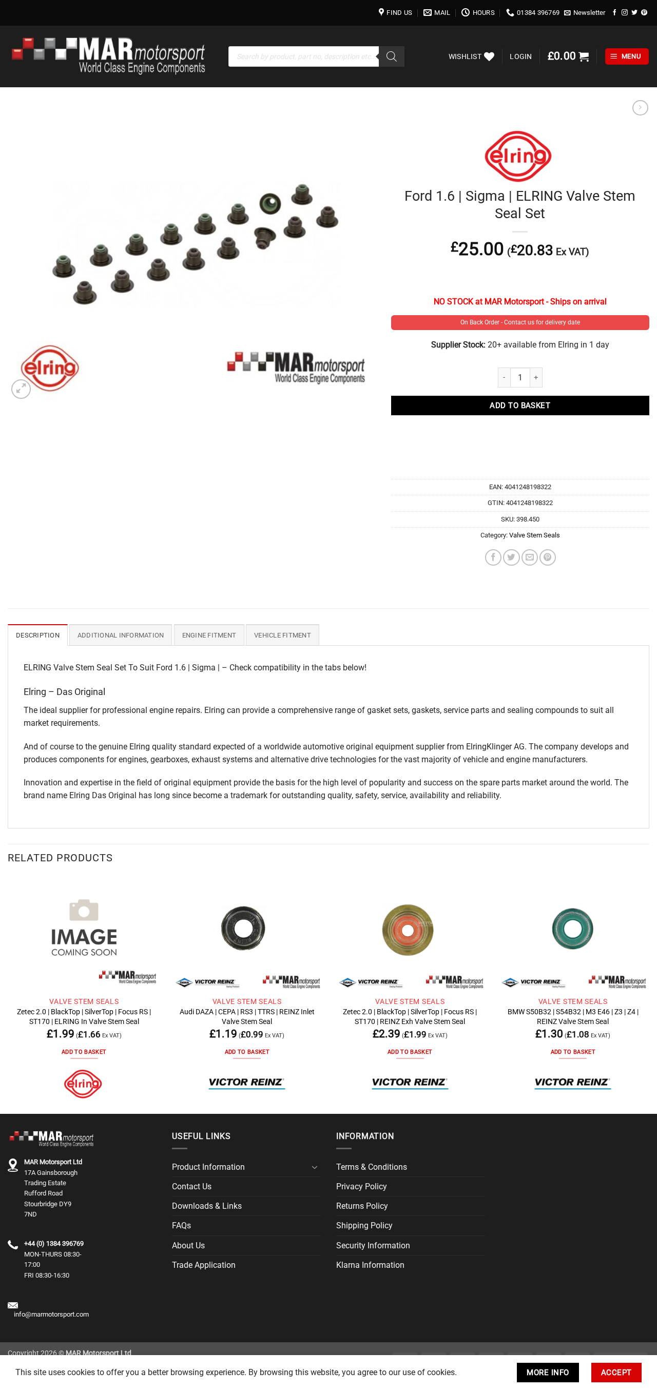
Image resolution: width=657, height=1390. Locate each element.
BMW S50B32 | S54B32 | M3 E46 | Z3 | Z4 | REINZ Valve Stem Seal (573, 1016)
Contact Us (191, 1186)
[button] (584, 13)
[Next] (648, 994)
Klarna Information (370, 1265)
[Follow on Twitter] (634, 12)
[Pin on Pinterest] (547, 557)
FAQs (181, 1225)
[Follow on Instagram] (625, 12)
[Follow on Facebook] (615, 12)
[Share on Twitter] (511, 557)
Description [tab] (38, 635)
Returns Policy (362, 1206)
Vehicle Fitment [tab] (282, 635)
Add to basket (520, 405)
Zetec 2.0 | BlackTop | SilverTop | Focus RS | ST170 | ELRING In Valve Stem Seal (84, 1016)
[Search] (391, 56)
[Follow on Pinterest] (644, 12)
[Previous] (8, 994)
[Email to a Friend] (529, 557)
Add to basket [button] (84, 1052)
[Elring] (84, 1084)
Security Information (373, 1245)
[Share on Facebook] (493, 557)
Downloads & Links (207, 1206)
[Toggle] (314, 1167)
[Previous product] (640, 108)
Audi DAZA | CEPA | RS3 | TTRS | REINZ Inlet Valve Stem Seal (247, 1016)
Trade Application (204, 1265)
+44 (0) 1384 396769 (54, 1243)
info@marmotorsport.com (51, 1314)
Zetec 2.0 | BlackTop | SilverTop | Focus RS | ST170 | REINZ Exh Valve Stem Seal (410, 1016)
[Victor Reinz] (246, 1084)
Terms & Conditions (371, 1167)
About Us (188, 1245)
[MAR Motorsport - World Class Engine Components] (110, 56)
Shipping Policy (364, 1225)
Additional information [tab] (121, 635)
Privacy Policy (361, 1186)
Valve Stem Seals (534, 535)
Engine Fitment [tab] (209, 635)
